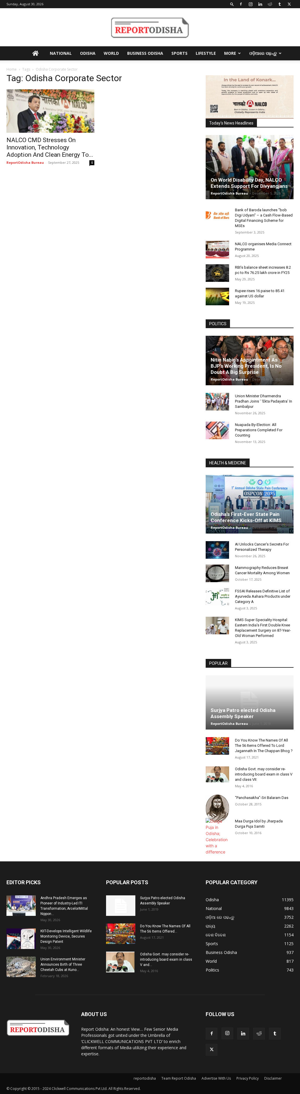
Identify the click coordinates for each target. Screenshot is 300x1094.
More (230, 53)
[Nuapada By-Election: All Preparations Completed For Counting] (217, 430)
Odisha (88, 53)
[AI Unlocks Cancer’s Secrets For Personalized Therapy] (217, 550)
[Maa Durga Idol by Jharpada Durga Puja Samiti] (217, 836)
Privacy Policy (247, 1078)
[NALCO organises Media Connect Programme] (217, 249)
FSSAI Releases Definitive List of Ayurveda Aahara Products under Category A (262, 596)
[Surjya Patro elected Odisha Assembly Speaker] (250, 702)
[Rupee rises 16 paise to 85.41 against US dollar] (217, 296)
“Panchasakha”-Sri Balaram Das (261, 797)
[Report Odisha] (150, 28)
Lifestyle (206, 53)
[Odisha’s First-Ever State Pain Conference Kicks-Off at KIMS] (250, 504)
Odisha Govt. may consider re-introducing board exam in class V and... (166, 959)
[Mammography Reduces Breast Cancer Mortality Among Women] (217, 573)
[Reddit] (269, 4)
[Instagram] (250, 4)
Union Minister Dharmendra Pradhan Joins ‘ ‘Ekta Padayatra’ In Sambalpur (263, 401)
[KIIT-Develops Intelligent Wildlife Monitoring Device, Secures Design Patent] (21, 938)
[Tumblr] (279, 4)
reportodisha (145, 1078)
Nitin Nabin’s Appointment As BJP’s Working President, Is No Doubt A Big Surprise (246, 366)
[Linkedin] (260, 4)
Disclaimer (273, 1078)
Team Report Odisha (178, 1078)
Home (11, 69)
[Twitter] (289, 4)
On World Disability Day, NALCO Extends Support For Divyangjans (249, 183)
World (111, 53)
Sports (179, 53)
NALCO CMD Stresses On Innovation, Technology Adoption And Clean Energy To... (49, 147)
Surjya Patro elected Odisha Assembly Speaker (243, 713)
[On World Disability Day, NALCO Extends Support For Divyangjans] (250, 167)
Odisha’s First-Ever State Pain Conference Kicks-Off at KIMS (246, 517)
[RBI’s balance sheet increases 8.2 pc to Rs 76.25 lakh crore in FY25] (217, 273)
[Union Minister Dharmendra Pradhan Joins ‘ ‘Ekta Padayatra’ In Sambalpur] (217, 401)
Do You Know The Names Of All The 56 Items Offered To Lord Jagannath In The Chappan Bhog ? (264, 745)
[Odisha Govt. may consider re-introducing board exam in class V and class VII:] (217, 774)
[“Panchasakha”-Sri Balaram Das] (217, 808)
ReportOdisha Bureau (25, 162)
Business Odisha (145, 53)
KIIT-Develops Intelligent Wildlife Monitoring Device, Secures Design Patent (66, 936)
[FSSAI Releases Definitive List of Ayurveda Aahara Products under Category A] (217, 597)
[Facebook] (240, 4)
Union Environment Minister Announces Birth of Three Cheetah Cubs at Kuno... (62, 964)
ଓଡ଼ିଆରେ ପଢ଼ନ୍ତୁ (263, 53)
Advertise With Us (216, 1078)
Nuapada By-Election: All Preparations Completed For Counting (258, 429)
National (61, 53)
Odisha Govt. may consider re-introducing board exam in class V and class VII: (263, 774)
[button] (232, 4)
